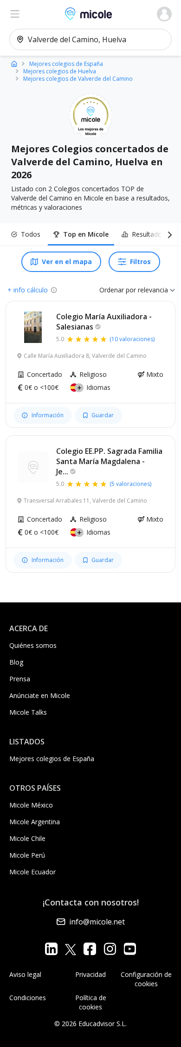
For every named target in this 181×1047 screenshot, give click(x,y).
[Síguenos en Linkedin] (51, 949)
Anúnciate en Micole (39, 695)
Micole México (31, 805)
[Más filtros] (168, 234)
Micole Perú (27, 855)
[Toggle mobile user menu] (164, 13)
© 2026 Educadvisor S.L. (90, 1023)
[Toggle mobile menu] (14, 13)
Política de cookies (90, 1002)
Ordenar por (117, 289)
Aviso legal (25, 974)
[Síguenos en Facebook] (90, 949)
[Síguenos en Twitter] (70, 949)
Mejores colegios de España (51, 758)
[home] (14, 63)
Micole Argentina (34, 821)
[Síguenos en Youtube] (129, 949)
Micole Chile (27, 838)
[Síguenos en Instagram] (109, 949)
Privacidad (90, 974)
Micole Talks (28, 712)
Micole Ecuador (32, 871)
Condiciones (27, 997)
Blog (16, 662)
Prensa (19, 678)
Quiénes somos (33, 645)
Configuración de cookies (146, 979)
